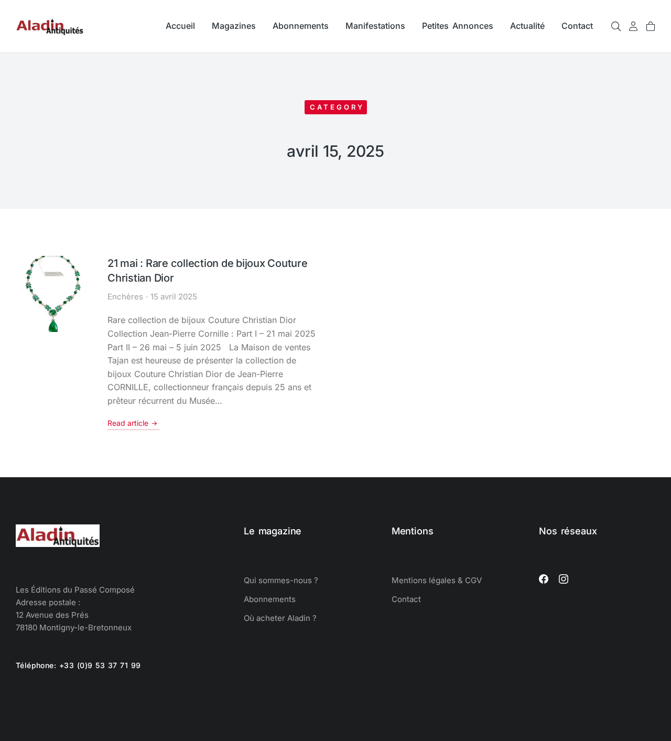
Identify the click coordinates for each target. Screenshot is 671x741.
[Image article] (54, 294)
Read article (127, 422)
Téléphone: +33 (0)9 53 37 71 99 (78, 665)
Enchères (125, 297)
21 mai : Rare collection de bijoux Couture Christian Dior (207, 270)
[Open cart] (650, 26)
